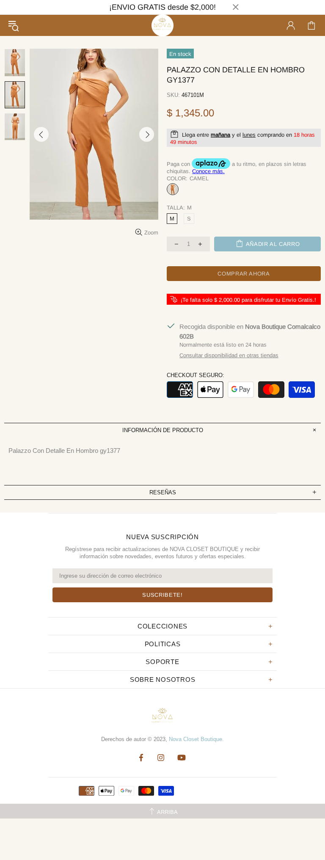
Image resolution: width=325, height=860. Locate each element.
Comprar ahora (244, 273)
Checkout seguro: (195, 375)
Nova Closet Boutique (162, 25)
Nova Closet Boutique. (196, 739)
